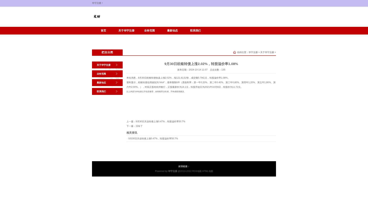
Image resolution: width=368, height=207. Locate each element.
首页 (103, 30)
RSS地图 (197, 171)
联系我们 (195, 30)
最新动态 (172, 30)
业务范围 (149, 30)
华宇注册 (253, 52)
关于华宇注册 (126, 30)
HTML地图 (207, 171)
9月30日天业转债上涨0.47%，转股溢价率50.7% (160, 121)
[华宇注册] (97, 20)
